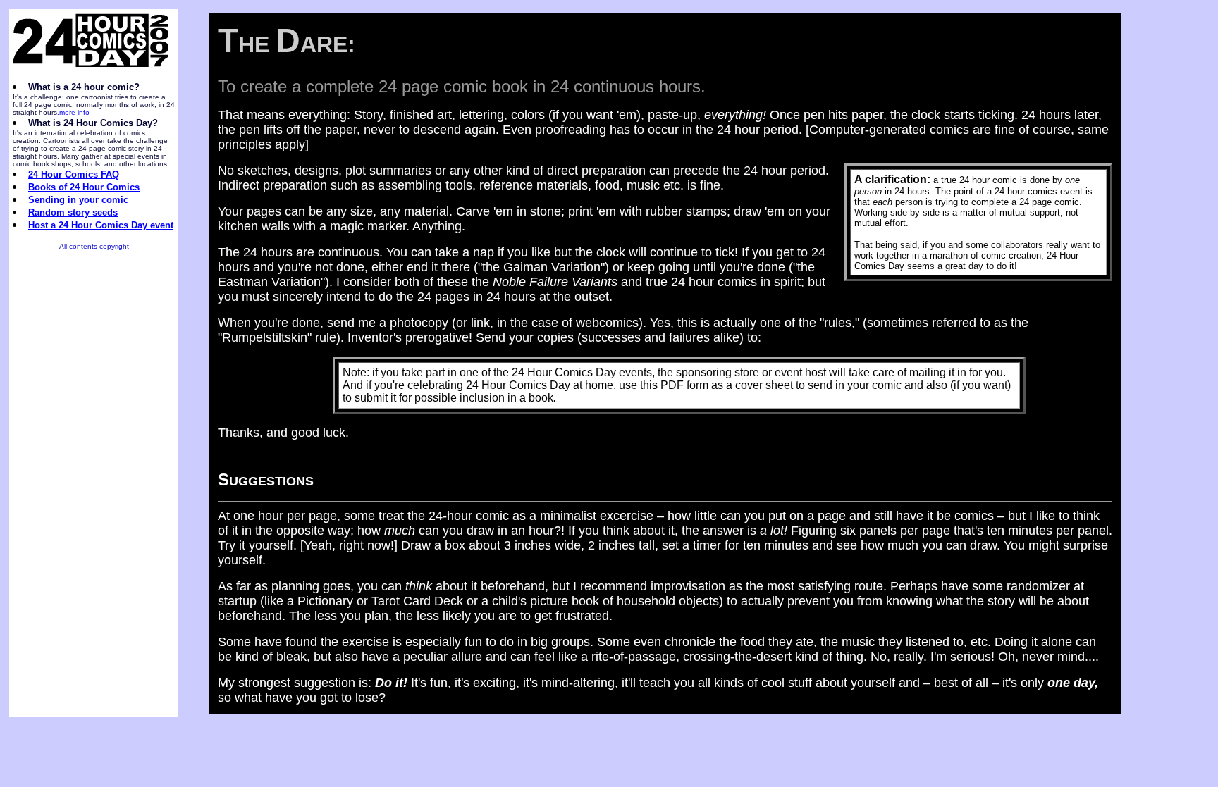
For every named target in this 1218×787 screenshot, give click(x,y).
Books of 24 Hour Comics (84, 187)
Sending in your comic (78, 199)
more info (74, 112)
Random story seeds (73, 212)
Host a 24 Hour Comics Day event (100, 225)
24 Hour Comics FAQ (73, 174)
